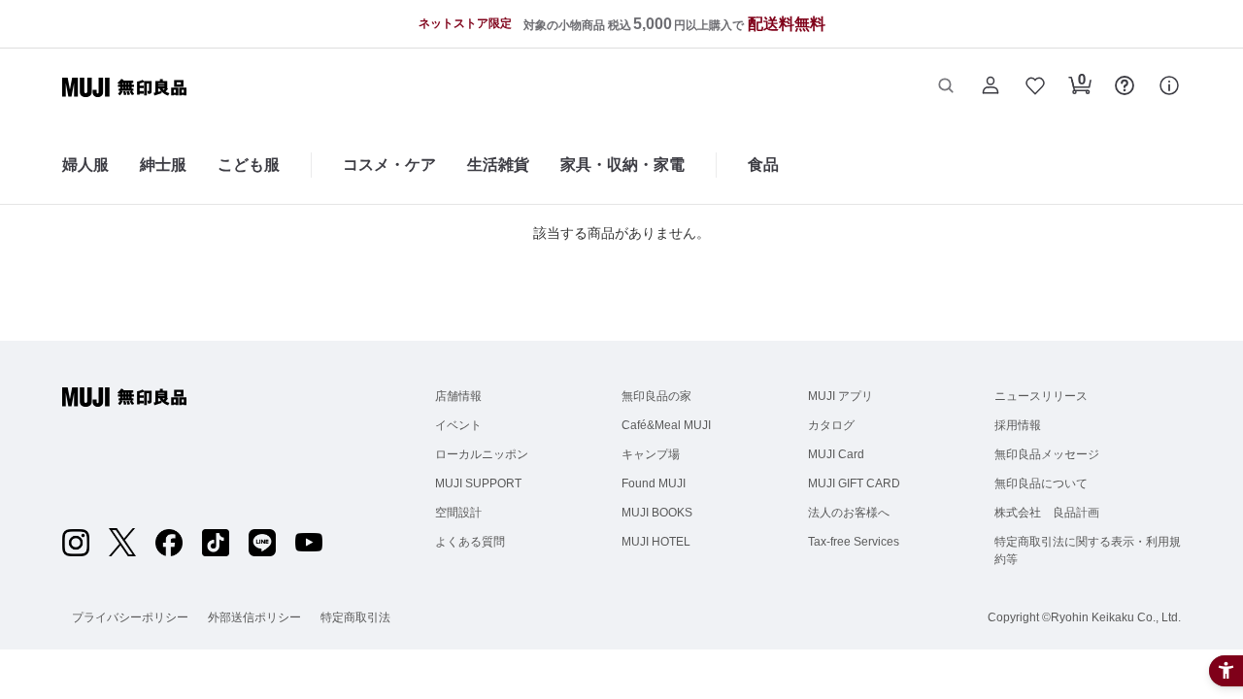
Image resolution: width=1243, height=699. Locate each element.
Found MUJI (654, 483)
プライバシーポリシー (130, 617)
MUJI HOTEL (656, 542)
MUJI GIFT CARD (854, 483)
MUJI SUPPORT (478, 483)
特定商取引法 (355, 617)
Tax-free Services (853, 542)
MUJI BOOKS (657, 512)
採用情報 (1017, 425)
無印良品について (1041, 483)
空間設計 (458, 512)
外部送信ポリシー (254, 617)
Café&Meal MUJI (666, 425)
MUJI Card (836, 454)
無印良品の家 (656, 396)
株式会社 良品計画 (1046, 512)
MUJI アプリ (840, 396)
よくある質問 (470, 542)
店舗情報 (458, 396)
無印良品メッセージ (1046, 454)
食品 (763, 164)
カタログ (831, 425)
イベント (458, 425)
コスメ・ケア (389, 164)
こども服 (249, 164)
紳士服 (163, 164)
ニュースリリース (1041, 396)
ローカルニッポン (481, 454)
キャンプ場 (651, 454)
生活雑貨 (498, 164)
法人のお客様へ (849, 512)
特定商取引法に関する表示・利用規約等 (1087, 550)
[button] (945, 87)
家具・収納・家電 (622, 164)
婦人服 (85, 164)
